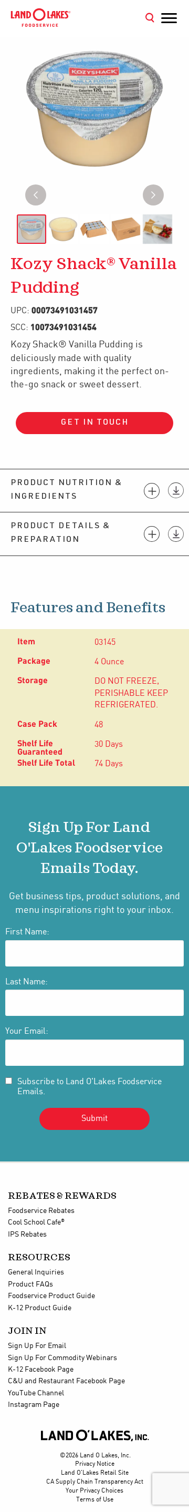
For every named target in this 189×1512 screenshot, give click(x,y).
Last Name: (26, 982)
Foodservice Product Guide (51, 1296)
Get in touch (95, 423)
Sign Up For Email (37, 1346)
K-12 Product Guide (39, 1308)
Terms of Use (94, 1499)
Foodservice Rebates (41, 1211)
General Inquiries (36, 1272)
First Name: (27, 932)
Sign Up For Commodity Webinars (62, 1358)
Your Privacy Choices (94, 1490)
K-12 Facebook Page (41, 1369)
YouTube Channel (36, 1393)
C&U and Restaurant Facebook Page (66, 1381)
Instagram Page (33, 1404)
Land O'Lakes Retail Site (95, 1472)
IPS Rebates (27, 1234)
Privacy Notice (94, 1463)
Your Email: (26, 1031)
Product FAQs (30, 1284)
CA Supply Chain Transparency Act (94, 1481)
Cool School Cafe (36, 1222)
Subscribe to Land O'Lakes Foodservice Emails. (89, 1086)
